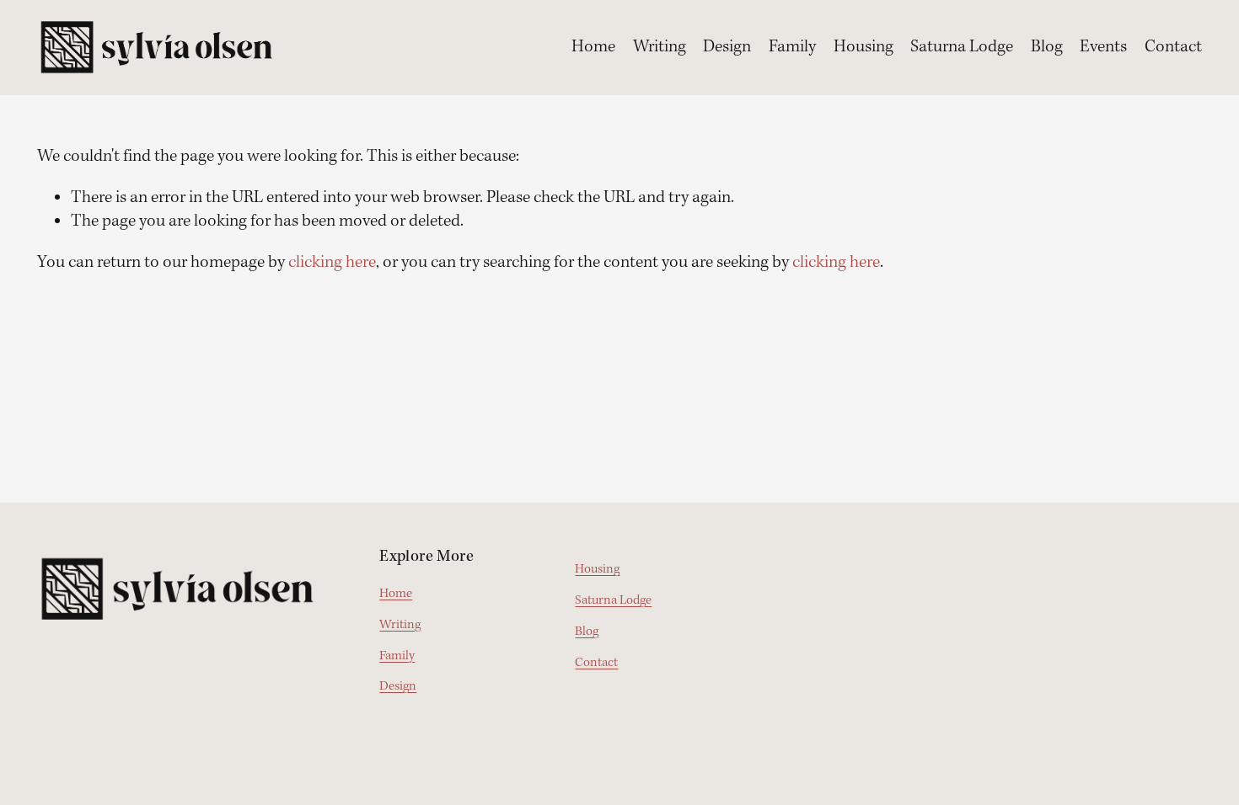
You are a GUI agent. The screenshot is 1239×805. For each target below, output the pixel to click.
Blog (1047, 47)
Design (727, 47)
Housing (863, 47)
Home (593, 47)
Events (1103, 47)
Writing (659, 47)
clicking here (332, 263)
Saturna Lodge (961, 47)
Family (792, 47)
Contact (1173, 47)
